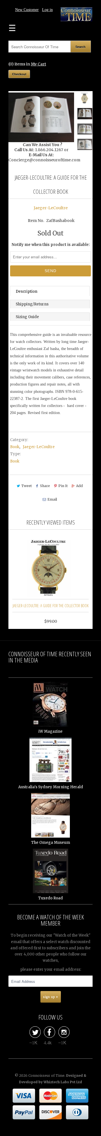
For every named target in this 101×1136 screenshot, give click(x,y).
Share (45, 486)
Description (26, 291)
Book (14, 446)
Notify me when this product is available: (51, 244)
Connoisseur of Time (46, 1075)
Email (52, 499)
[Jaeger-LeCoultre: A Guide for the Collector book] (41, 117)
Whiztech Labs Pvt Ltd (62, 1082)
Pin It (63, 486)
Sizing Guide (27, 316)
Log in (47, 10)
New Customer (27, 10)
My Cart (38, 64)
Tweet (26, 486)
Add (79, 486)
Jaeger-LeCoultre (51, 207)
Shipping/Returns (32, 304)
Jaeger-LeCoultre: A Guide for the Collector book (51, 605)
